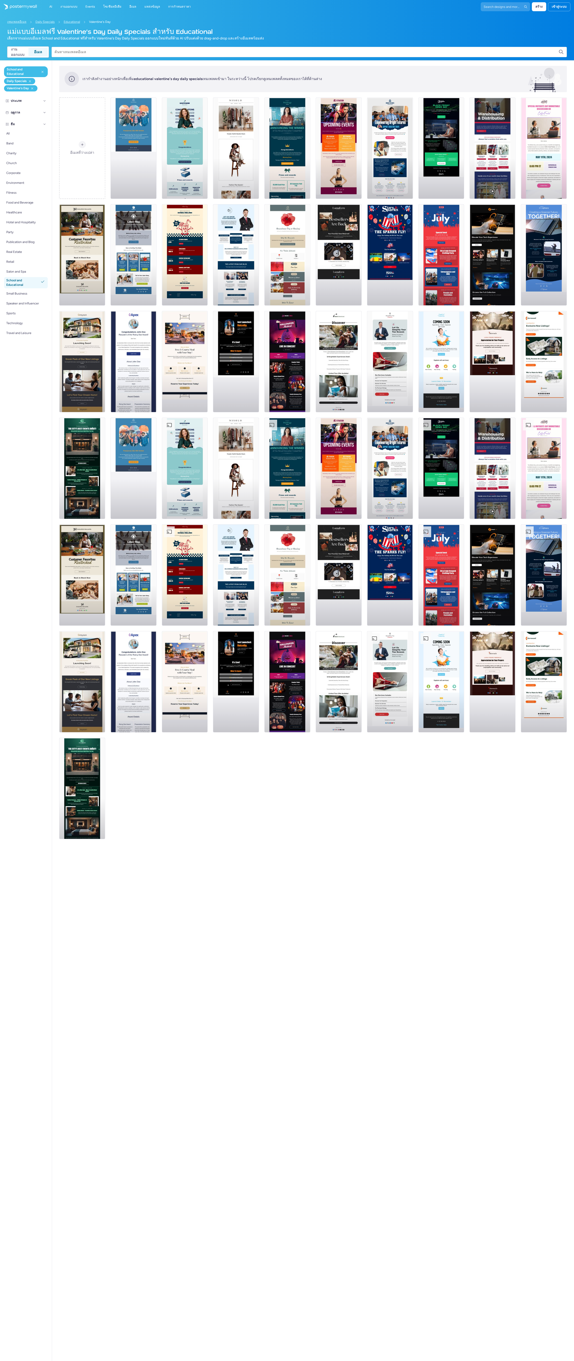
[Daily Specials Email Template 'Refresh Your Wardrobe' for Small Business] (236, 148)
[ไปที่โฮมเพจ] (18, 6)
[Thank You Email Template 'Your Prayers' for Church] (492, 361)
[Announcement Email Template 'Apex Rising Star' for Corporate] (134, 361)
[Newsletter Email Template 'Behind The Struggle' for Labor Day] (134, 255)
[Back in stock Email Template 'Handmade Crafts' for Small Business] (339, 255)
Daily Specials (45, 22)
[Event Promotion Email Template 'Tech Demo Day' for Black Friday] (441, 148)
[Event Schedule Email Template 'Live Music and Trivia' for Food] (185, 255)
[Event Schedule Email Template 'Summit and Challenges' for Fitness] (339, 148)
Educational (72, 22)
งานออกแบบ (17, 52)
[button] (44, 101)
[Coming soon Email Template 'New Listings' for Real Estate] (82, 361)
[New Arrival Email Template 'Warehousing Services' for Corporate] (492, 148)
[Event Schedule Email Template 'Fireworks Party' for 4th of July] (441, 255)
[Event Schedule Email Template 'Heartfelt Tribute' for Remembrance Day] (287, 255)
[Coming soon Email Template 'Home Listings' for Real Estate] (544, 361)
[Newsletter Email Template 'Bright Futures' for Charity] (390, 148)
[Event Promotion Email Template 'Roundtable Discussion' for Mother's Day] (544, 148)
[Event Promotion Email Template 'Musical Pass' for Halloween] (287, 361)
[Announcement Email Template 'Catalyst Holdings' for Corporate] (287, 148)
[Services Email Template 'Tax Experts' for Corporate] (390, 361)
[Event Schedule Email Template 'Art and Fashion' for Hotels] (82, 468)
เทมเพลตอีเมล (16, 22)
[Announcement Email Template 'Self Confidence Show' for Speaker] (236, 361)
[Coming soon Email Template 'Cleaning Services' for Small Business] (441, 361)
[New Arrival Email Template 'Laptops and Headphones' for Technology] (492, 255)
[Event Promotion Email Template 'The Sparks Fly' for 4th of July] (390, 255)
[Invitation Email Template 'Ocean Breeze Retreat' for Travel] (339, 361)
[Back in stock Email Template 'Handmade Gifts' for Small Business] (82, 255)
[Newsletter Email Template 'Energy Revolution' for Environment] (544, 255)
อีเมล (38, 52)
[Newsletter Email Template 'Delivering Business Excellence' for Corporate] (236, 255)
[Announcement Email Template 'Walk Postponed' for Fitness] (134, 148)
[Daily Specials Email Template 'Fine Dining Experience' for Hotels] (185, 361)
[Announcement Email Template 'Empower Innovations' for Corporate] (185, 148)
